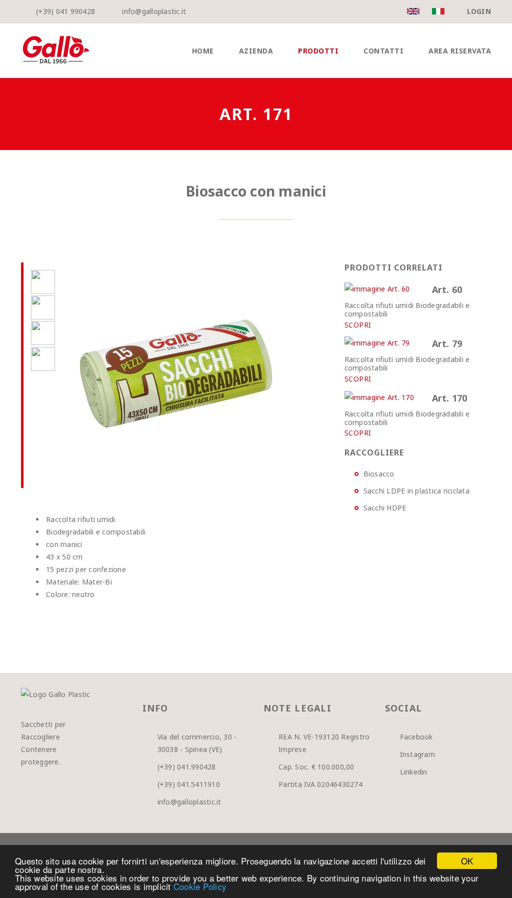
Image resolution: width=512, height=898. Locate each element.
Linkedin (414, 771)
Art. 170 (450, 398)
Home (203, 51)
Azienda (256, 51)
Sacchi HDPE (385, 507)
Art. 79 (447, 344)
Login (479, 11)
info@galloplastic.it (154, 11)
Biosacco (379, 473)
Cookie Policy (200, 886)
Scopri (358, 325)
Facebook (416, 737)
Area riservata (459, 51)
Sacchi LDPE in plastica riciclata (417, 491)
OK (467, 860)
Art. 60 (447, 290)
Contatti (384, 51)
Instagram (417, 754)
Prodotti (318, 51)
